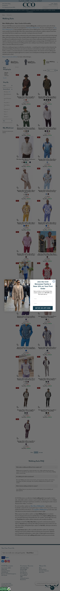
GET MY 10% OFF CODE (42, 308)
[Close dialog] (54, 281)
